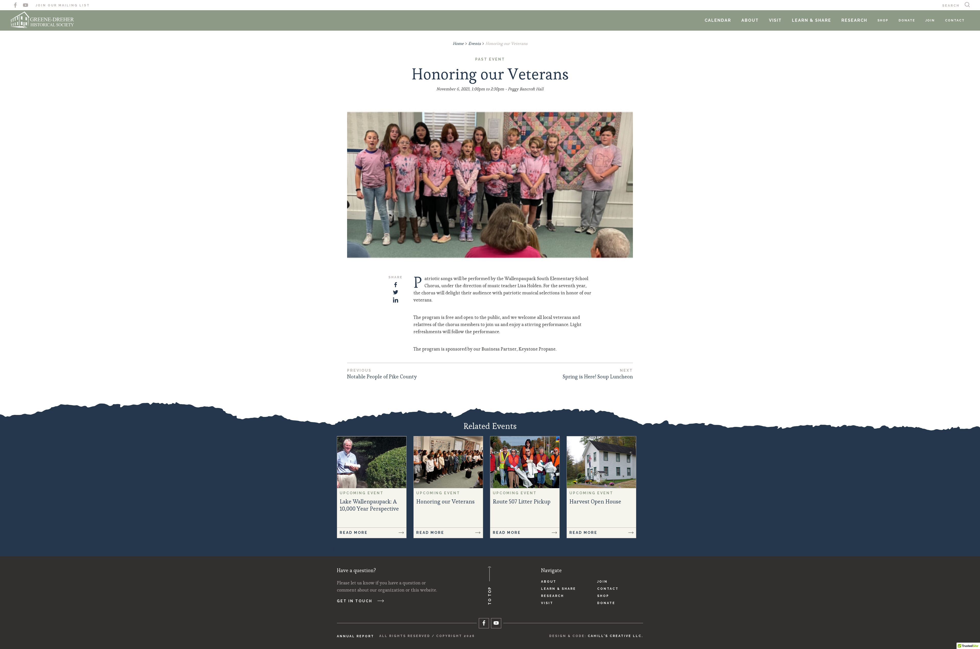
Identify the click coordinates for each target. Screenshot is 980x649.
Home (458, 43)
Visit (775, 20)
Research (854, 20)
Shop (882, 20)
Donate (907, 20)
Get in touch (354, 601)
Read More (354, 533)
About (750, 20)
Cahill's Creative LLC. (615, 636)
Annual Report (355, 636)
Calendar (718, 20)
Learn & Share (811, 20)
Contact (955, 20)
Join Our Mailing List (63, 5)
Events (474, 43)
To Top (490, 595)
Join (930, 20)
